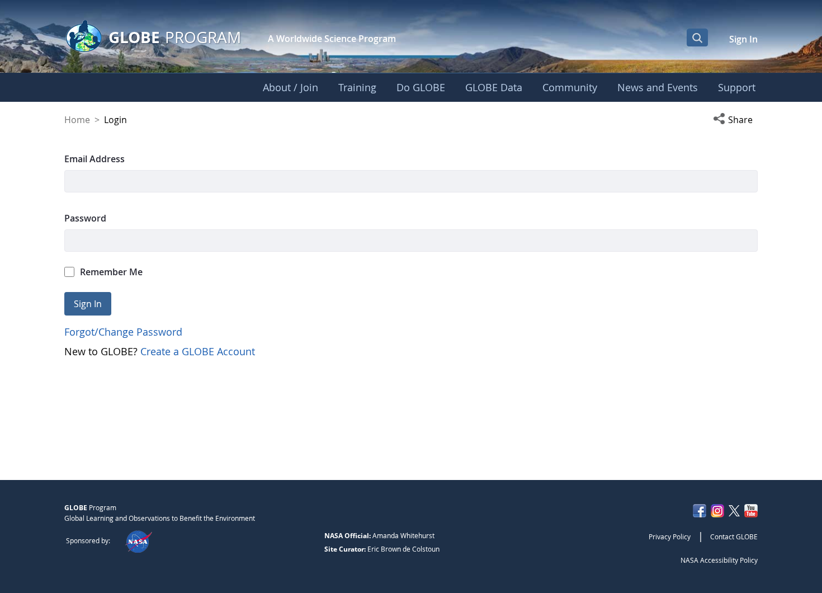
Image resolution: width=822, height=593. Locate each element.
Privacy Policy (670, 536)
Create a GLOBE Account (197, 351)
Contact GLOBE (734, 536)
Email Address (94, 159)
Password (85, 218)
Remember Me (111, 272)
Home (77, 120)
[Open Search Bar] (697, 37)
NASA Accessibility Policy (719, 560)
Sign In (743, 39)
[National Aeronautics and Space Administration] (138, 540)
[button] (735, 119)
